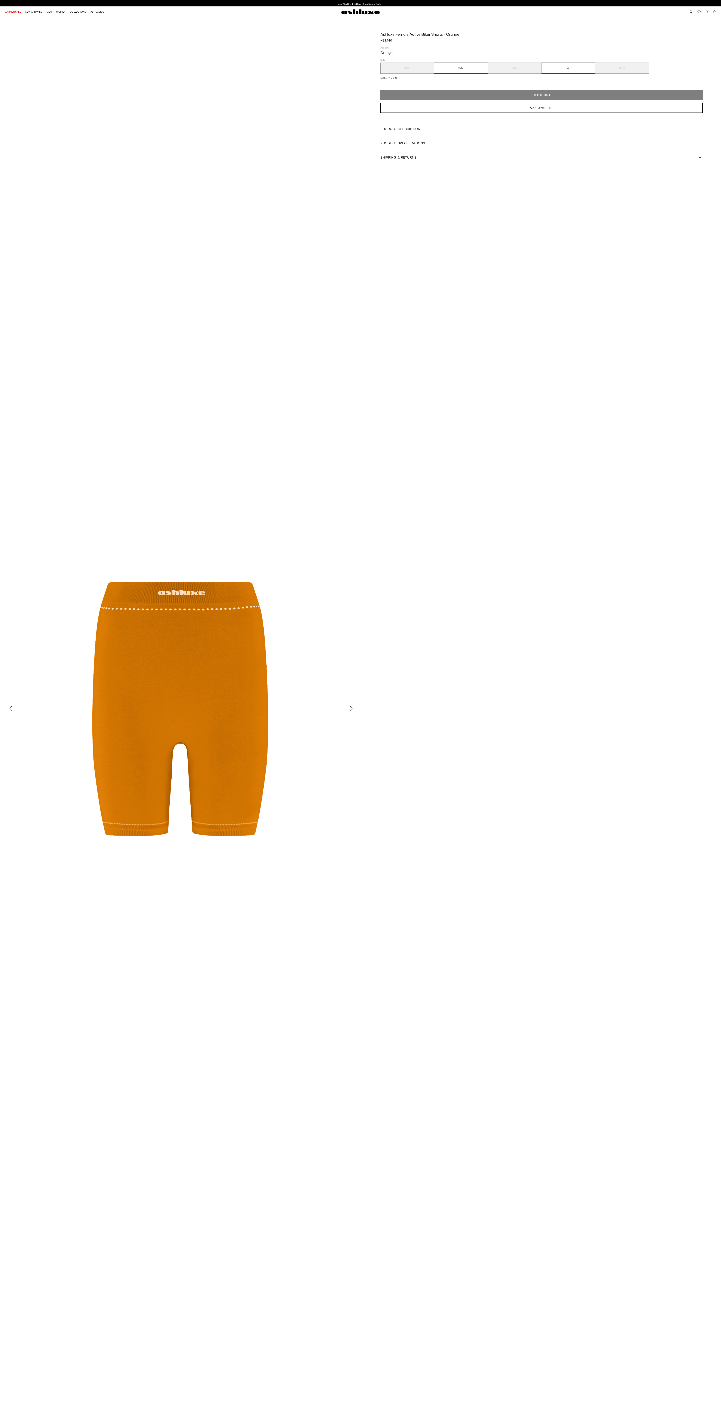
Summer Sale (13, 11)
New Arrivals (33, 11)
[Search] (691, 12)
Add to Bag (541, 95)
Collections (78, 11)
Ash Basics (97, 11)
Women (60, 11)
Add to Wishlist (541, 108)
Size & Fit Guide (388, 78)
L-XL (568, 68)
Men (49, 11)
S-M (461, 68)
